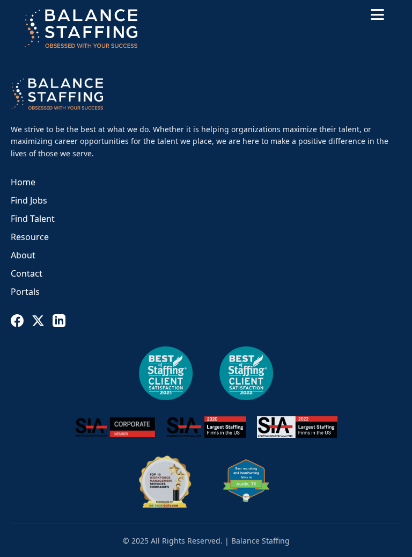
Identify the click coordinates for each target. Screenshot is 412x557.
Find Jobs (29, 200)
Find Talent (33, 219)
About (23, 255)
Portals (25, 292)
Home (23, 182)
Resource (30, 237)
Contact (26, 273)
